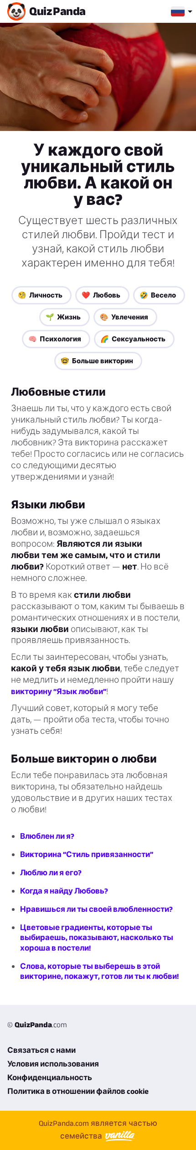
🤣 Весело (157, 295)
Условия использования (53, 1064)
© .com (37, 1024)
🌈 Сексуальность (132, 339)
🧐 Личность (40, 295)
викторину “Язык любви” (58, 691)
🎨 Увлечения (124, 317)
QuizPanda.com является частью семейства (98, 1129)
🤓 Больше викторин (97, 361)
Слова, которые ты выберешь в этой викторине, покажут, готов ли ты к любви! (99, 971)
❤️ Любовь (101, 295)
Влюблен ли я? (47, 836)
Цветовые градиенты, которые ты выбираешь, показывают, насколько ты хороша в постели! (96, 937)
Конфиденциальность (49, 1077)
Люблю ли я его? (51, 872)
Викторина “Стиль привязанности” (86, 854)
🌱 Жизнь (63, 317)
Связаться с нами (41, 1050)
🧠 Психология (54, 339)
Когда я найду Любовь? (64, 891)
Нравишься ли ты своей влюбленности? (96, 909)
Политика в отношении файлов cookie (78, 1091)
